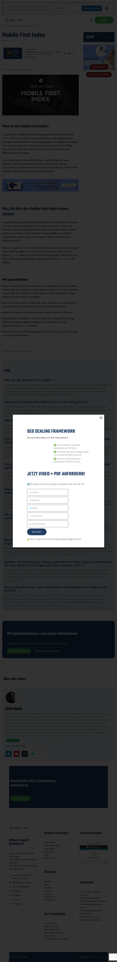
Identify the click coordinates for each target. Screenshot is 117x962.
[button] (101, 418)
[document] (58, 481)
